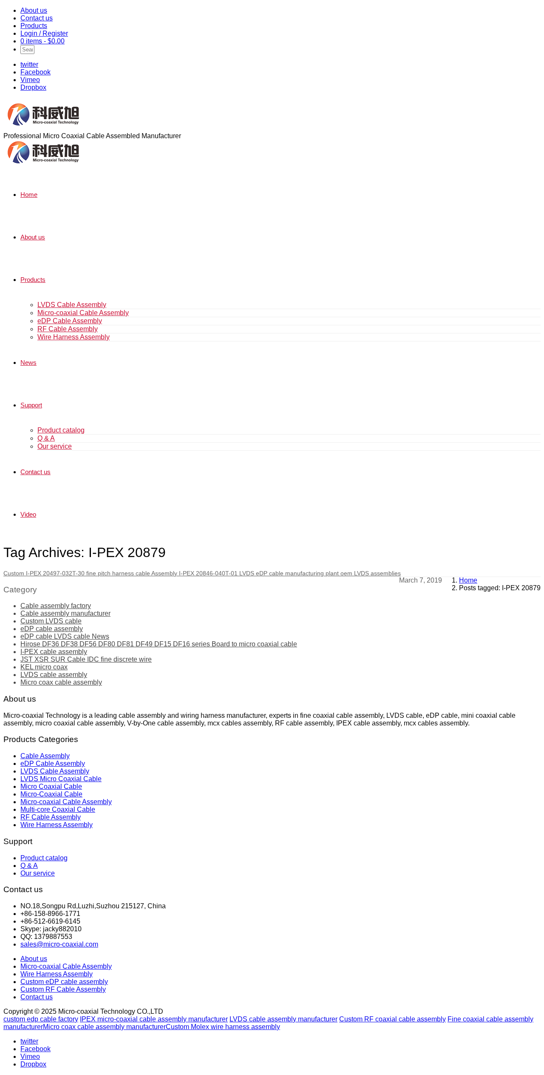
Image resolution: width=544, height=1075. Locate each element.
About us (33, 10)
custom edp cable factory (40, 1019)
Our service (54, 446)
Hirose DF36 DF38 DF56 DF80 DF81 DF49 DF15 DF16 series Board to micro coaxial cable (158, 644)
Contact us (36, 18)
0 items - (42, 41)
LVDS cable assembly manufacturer (283, 1019)
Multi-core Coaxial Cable (57, 809)
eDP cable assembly (51, 628)
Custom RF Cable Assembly (63, 989)
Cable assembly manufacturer (65, 613)
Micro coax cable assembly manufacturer (104, 1026)
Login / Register (44, 33)
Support (31, 405)
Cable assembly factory (55, 605)
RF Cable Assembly (67, 329)
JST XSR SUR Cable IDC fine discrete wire (86, 659)
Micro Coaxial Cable (51, 786)
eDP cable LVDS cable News (64, 636)
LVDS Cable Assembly (71, 304)
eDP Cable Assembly (69, 320)
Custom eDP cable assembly (64, 981)
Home (28, 194)
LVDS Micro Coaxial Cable (61, 778)
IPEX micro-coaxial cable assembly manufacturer (154, 1019)
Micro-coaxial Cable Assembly (83, 312)
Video (28, 514)
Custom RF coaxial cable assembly (392, 1019)
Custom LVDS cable (51, 621)
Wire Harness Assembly (73, 337)
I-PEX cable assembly (53, 651)
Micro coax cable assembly (61, 682)
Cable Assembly (45, 755)
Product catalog (61, 430)
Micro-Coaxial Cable (51, 794)
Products (33, 25)
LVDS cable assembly (53, 674)
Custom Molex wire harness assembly (223, 1026)
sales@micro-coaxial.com (59, 944)
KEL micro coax (44, 667)
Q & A (46, 438)
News (28, 362)
